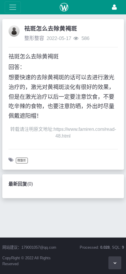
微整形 (21, 160)
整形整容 (34, 38)
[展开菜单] (13, 7)
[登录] (114, 7)
